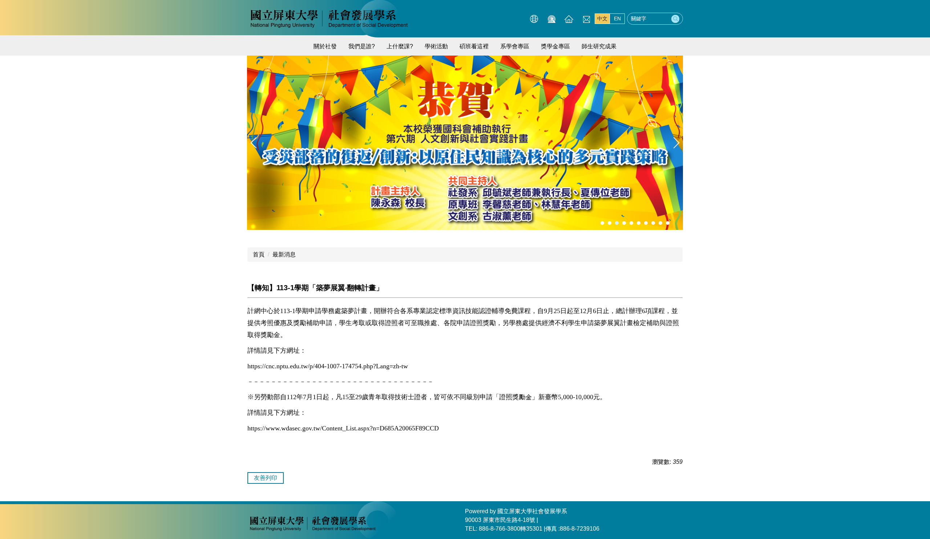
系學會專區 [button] (514, 46)
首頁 (258, 254)
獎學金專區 (555, 46)
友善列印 (265, 478)
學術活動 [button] (436, 46)
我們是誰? (361, 46)
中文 (602, 18)
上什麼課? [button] (400, 46)
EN (617, 18)
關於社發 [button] (325, 46)
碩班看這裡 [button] (474, 46)
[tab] (602, 223)
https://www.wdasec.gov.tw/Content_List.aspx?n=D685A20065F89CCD (343, 428)
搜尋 (675, 18)
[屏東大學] (329, 18)
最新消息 (284, 254)
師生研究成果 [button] (599, 46)
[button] (256, 143)
